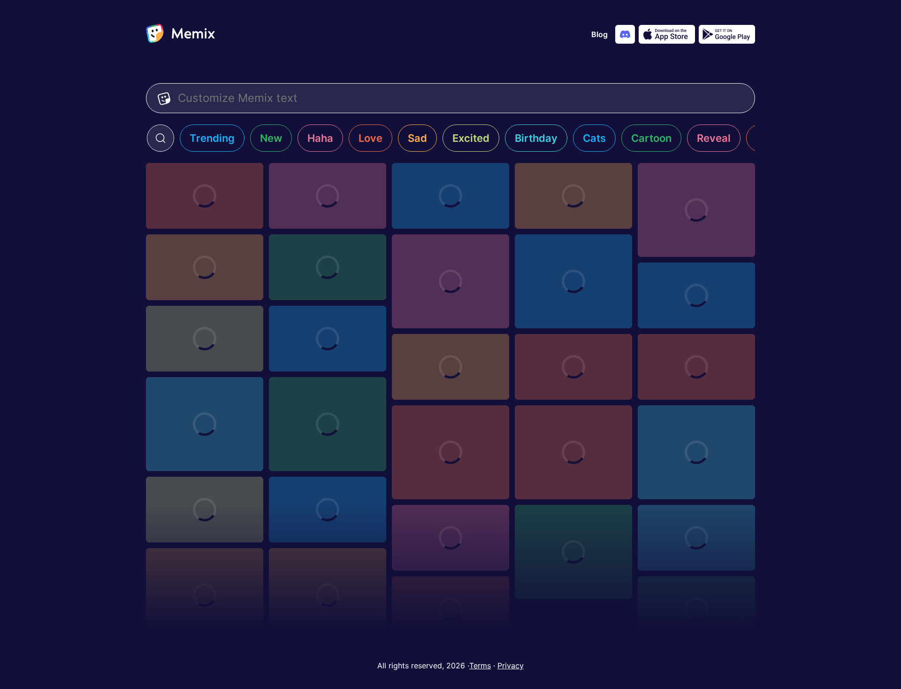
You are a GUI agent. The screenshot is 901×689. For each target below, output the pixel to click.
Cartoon (651, 138)
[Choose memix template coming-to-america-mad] (696, 538)
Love (370, 138)
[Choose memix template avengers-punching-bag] (573, 196)
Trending (212, 138)
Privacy (510, 665)
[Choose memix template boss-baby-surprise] (204, 339)
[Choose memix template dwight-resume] (450, 367)
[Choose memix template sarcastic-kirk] (450, 452)
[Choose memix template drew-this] (327, 509)
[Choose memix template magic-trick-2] (573, 367)
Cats (594, 138)
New (271, 138)
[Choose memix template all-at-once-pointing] (696, 609)
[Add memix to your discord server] (625, 34)
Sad (417, 138)
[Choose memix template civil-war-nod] (327, 424)
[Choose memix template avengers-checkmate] (450, 281)
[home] (180, 34)
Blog (599, 34)
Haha (320, 138)
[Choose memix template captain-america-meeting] (450, 196)
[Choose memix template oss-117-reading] (696, 452)
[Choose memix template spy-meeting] (327, 196)
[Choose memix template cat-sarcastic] (327, 595)
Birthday (536, 138)
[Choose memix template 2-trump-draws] (204, 424)
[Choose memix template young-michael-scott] (696, 210)
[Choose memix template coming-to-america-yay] (450, 538)
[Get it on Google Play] (727, 34)
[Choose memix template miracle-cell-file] (204, 509)
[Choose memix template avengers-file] (327, 267)
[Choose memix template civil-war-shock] (573, 452)
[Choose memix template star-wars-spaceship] (696, 367)
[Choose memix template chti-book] (204, 267)
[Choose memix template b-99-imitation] (450, 609)
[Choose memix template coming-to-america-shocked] (573, 552)
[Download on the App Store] (667, 34)
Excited (470, 138)
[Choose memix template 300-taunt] (573, 281)
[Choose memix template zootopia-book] (327, 339)
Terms (480, 665)
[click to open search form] (160, 138)
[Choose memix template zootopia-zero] (204, 196)
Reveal (714, 138)
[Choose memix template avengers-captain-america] (696, 295)
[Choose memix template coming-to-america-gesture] (204, 595)
